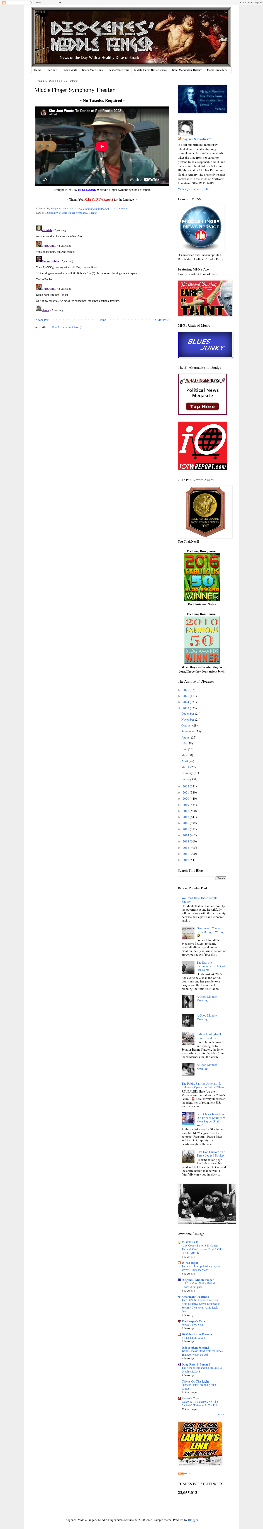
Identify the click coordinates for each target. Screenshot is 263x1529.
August (186, 737)
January (186, 779)
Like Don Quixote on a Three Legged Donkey (211, 1153)
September (188, 731)
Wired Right (190, 1262)
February (187, 773)
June (184, 749)
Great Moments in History (187, 69)
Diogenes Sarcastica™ (196, 139)
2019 (186, 805)
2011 (186, 854)
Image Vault (70, 69)
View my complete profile (194, 189)
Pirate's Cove (190, 1398)
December (188, 713)
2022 (186, 786)
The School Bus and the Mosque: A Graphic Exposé (202, 1369)
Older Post (162, 320)
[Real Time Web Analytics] (185, 1474)
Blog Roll (52, 69)
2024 (186, 702)
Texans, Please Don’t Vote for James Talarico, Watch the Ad (202, 1353)
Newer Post (42, 320)
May (184, 755)
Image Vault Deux (92, 69)
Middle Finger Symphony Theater (78, 212)
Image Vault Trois (118, 69)
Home (37, 69)
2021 (186, 792)
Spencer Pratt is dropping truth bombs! (199, 1386)
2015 (186, 829)
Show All (222, 1414)
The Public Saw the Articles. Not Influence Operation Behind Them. (203, 1085)
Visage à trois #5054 (193, 1338)
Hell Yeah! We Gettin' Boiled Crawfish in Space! (198, 1285)
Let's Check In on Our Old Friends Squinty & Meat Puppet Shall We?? (211, 1119)
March (185, 767)
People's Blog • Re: (193, 1324)
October (186, 725)
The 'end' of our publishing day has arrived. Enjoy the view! (201, 1268)
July (184, 743)
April (185, 761)
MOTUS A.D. (190, 1242)
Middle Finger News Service (150, 69)
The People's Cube (194, 1321)
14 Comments (120, 208)
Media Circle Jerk (217, 69)
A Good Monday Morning (207, 998)
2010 (186, 860)
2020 (186, 798)
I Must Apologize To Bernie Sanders (210, 1036)
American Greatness (195, 1296)
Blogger (193, 1520)
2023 (186, 708)
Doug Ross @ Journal (196, 1364)
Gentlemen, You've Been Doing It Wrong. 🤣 (210, 932)
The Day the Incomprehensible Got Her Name (211, 966)
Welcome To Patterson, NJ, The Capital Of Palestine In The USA (200, 1403)
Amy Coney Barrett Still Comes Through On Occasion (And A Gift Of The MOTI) (202, 1249)
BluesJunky (51, 212)
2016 (186, 823)
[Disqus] (102, 269)
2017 (186, 817)
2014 (186, 835)
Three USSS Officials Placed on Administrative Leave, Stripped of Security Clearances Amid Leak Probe (201, 1305)
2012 (186, 848)
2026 (186, 690)
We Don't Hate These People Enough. (199, 899)
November (188, 719)
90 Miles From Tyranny (197, 1334)
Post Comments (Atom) (66, 327)
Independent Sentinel (195, 1347)
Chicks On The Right (195, 1381)
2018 (186, 811)
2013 (186, 841)
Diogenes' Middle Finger (198, 1280)
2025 (186, 696)
